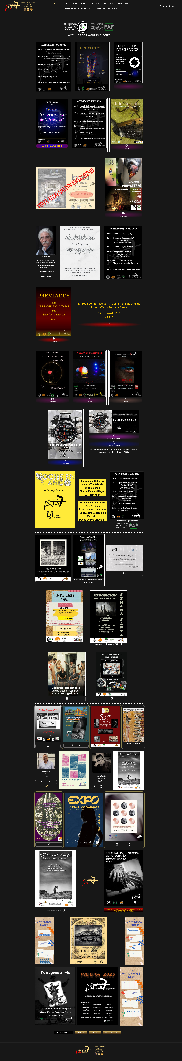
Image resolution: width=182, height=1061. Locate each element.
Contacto (108, 3)
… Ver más (128, 88)
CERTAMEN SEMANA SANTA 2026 (77, 9)
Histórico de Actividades (106, 9)
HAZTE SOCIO (123, 3)
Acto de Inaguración (54, 910)
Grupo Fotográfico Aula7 (75, 3)
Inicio (56, 3)
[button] (63, 1032)
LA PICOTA (95, 3)
